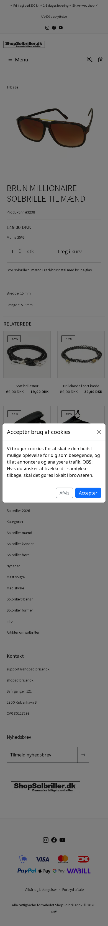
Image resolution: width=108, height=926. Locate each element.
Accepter (88, 493)
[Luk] (98, 432)
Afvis (65, 493)
